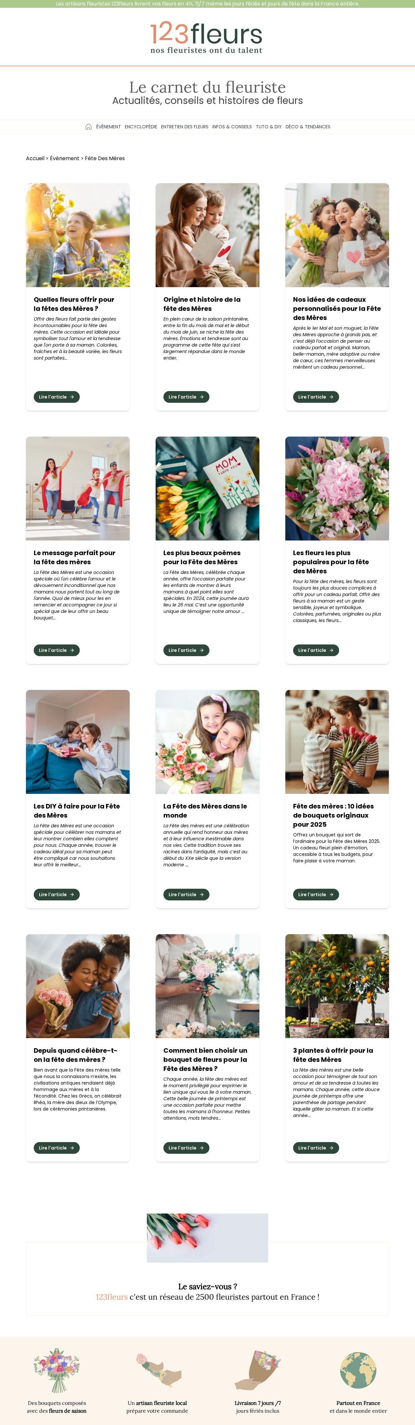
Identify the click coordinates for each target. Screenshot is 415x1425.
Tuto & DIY (269, 126)
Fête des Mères (105, 158)
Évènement (108, 126)
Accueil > (38, 158)
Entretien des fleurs (184, 126)
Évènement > (67, 158)
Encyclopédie (141, 126)
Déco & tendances (308, 126)
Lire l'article (53, 397)
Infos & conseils (232, 126)
